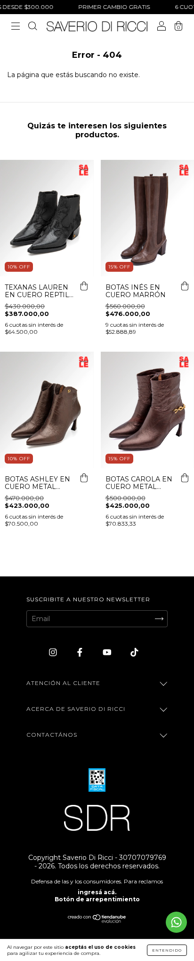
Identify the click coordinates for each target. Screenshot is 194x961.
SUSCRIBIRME (97, 206)
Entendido (167, 950)
